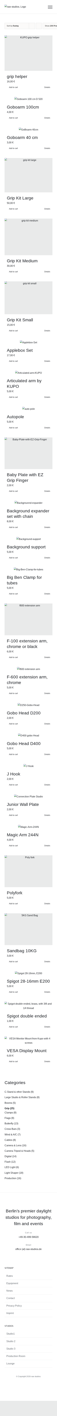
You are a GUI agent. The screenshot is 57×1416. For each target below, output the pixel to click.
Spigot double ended (27, 1016)
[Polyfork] (28, 871)
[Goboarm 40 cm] (28, 130)
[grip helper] (28, 53)
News (9, 1290)
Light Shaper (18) (14, 1173)
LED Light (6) (12, 1167)
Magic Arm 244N (22, 834)
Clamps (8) (10, 1112)
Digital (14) (10, 1156)
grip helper (17, 76)
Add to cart (13, 87)
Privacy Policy (14, 1305)
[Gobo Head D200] (28, 705)
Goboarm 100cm (23, 107)
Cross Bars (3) (12, 1129)
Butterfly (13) (11, 1123)
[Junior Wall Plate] (28, 797)
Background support (26, 547)
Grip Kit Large (20, 198)
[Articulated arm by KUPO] (28, 373)
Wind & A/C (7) (13, 1134)
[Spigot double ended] (28, 1006)
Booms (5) (10, 1103)
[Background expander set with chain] (28, 503)
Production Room (15, 1356)
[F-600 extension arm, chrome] (28, 669)
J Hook (13, 774)
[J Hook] (28, 766)
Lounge (10, 1363)
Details (47, 87)
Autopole (15, 416)
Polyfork (14, 892)
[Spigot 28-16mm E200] (28, 973)
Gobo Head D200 (24, 713)
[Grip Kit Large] (28, 175)
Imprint (10, 1313)
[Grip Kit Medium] (28, 237)
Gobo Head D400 (24, 743)
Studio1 (10, 1333)
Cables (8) (10, 1140)
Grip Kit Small (20, 320)
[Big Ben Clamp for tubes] (28, 569)
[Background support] (28, 539)
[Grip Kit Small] (28, 297)
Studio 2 (10, 1341)
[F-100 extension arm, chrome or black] (28, 619)
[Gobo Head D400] (28, 736)
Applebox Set (20, 350)
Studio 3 (10, 1348)
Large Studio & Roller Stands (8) (22, 1097)
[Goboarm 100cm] (28, 99)
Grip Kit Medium (22, 261)
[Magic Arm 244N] (28, 827)
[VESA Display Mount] (28, 1041)
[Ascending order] (39, 26)
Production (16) (13, 1178)
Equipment (12, 1283)
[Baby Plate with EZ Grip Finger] (28, 453)
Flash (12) (10, 1161)
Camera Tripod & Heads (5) (19, 1151)
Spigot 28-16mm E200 (28, 981)
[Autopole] (28, 409)
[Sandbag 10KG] (28, 929)
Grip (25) (9, 1108)
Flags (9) (9, 1118)
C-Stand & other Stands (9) (19, 1092)
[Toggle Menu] (50, 7)
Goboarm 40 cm (22, 137)
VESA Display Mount (27, 1050)
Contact (10, 1298)
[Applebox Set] (28, 342)
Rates (9, 1276)
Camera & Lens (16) (15, 1145)
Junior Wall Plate (23, 804)
